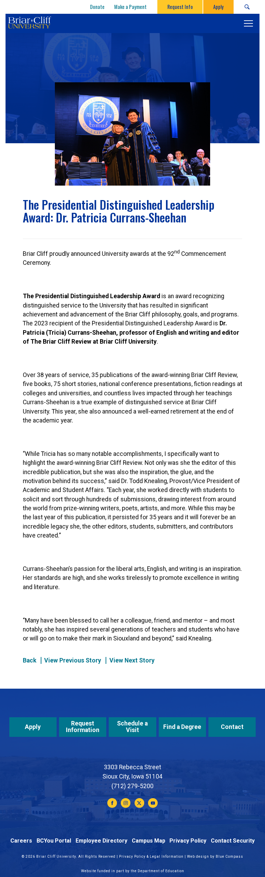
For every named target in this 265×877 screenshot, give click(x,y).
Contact (232, 726)
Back (29, 660)
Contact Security (233, 840)
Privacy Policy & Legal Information (151, 856)
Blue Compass (229, 856)
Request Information (82, 726)
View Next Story (132, 660)
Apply (33, 726)
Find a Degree (182, 726)
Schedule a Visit (132, 726)
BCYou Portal (54, 840)
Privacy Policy (187, 840)
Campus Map (148, 840)
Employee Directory (101, 840)
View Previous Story (72, 660)
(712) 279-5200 (132, 786)
